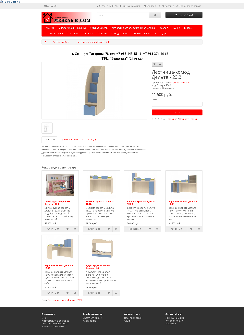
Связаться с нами (92, 317)
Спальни (102, 33)
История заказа (174, 320)
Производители (133, 317)
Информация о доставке (55, 320)
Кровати (164, 27)
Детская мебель (99, 27)
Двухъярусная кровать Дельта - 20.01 (57, 202)
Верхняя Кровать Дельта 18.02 (100, 202)
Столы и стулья (54, 33)
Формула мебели (179, 82)
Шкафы (188, 27)
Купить (177, 112)
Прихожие (72, 33)
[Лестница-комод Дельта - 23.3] (94, 91)
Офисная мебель (142, 33)
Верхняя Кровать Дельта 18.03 (141, 202)
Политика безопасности (55, 323)
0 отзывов (171, 119)
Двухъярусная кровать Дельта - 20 (99, 266)
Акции (127, 320)
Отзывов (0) (89, 139)
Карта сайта (89, 320)
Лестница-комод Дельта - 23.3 (93, 42)
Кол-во (154, 99)
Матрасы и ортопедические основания (133, 27)
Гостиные (88, 33)
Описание (49, 139)
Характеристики (68, 139)
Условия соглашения (53, 326)
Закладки (170, 323)
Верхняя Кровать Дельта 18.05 (58, 266)
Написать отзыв (188, 119)
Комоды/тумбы (119, 33)
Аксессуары (161, 33)
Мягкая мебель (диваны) (72, 27)
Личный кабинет (174, 317)
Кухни (176, 27)
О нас (44, 317)
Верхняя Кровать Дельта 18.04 (182, 202)
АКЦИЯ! (50, 27)
